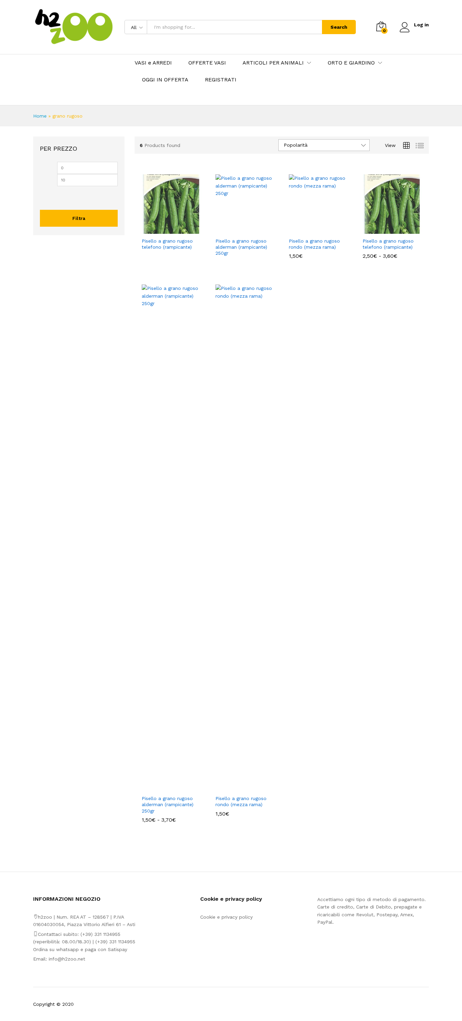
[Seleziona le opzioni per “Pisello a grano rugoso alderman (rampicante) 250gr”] (237, 229)
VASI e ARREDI (153, 63)
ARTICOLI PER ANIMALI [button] (273, 63)
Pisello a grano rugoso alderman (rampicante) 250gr (241, 247)
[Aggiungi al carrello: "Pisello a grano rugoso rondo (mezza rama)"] (311, 229)
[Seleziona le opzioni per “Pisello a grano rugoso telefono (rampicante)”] (163, 229)
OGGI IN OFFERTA (165, 79)
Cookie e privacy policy (226, 917)
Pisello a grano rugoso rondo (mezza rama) (314, 244)
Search (338, 27)
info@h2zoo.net (67, 959)
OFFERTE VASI (207, 63)
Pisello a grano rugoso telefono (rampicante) (167, 244)
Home (40, 116)
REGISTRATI (220, 79)
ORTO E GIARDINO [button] (351, 63)
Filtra (78, 218)
